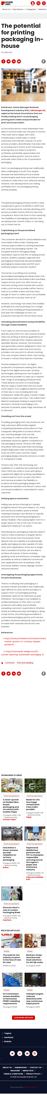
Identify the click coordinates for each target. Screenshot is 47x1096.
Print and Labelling (25, 663)
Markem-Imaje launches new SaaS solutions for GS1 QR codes (34, 959)
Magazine (15, 1070)
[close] (25, 59)
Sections (8, 1037)
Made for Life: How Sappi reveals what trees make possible (33, 804)
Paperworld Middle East (34, 878)
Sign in (12, 56)
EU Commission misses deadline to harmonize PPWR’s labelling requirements (11, 998)
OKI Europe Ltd (37, 110)
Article (6, 951)
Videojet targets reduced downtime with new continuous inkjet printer (34, 998)
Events (7, 1041)
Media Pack (28, 1070)
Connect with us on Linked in (19, 1053)
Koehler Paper (9, 819)
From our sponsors (11, 796)
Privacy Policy (33, 1074)
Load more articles (23, 1017)
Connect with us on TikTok (23, 1058)
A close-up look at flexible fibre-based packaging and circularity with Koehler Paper (11, 805)
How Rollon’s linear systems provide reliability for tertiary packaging (10, 853)
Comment (9, 663)
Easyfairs (7, 920)
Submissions (17, 9)
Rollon (6, 867)
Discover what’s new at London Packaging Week (11, 910)
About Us (6, 9)
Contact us (35, 1067)
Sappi (28, 817)
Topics (7, 1033)
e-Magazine (31, 9)
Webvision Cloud (30, 1087)
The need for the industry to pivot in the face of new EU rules (12, 959)
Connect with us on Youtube (27, 1053)
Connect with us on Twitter (12, 1053)
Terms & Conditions (13, 1074)
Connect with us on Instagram (34, 1053)
